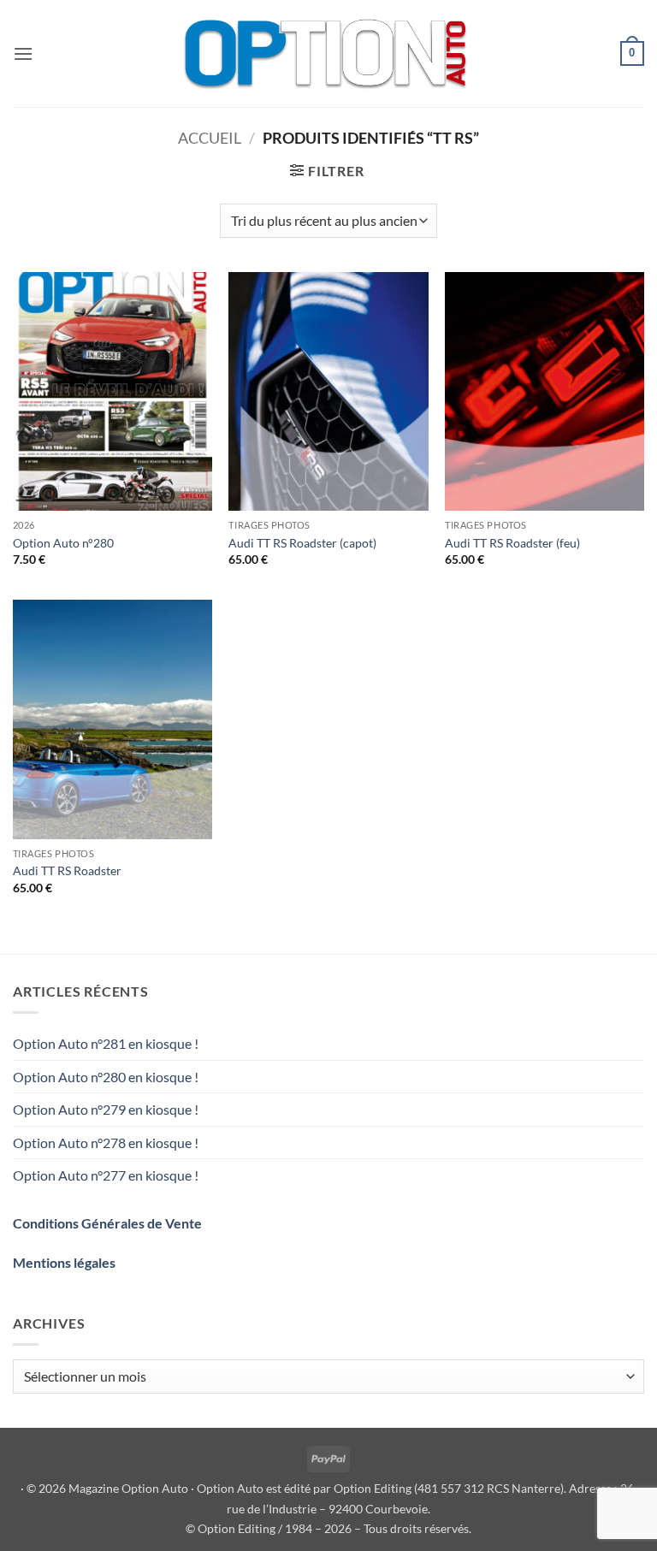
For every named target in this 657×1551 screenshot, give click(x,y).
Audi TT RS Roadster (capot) (302, 543)
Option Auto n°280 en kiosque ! (105, 1077)
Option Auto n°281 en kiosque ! (105, 1043)
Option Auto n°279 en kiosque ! (105, 1109)
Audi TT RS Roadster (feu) (512, 543)
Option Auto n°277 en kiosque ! (105, 1175)
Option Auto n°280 (63, 543)
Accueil (209, 137)
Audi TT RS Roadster (67, 870)
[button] (23, 53)
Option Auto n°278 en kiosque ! (105, 1142)
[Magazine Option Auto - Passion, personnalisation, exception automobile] (328, 53)
